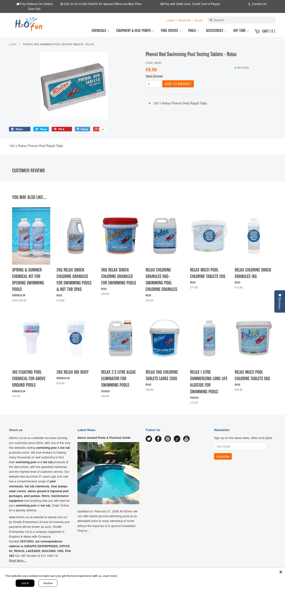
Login (170, 20)
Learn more (110, 576)
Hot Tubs (239, 30)
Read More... (17, 560)
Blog (198, 20)
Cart (268, 31)
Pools (192, 30)
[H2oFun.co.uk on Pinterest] (168, 439)
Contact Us (258, 4)
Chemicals (99, 30)
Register (184, 20)
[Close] (281, 572)
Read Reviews (154, 76)
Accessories (215, 30)
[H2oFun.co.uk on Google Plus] (177, 439)
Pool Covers (170, 30)
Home (12, 44)
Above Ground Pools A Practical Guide (104, 438)
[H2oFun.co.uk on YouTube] (186, 439)
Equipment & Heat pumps (134, 30)
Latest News (86, 430)
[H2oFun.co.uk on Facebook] (158, 439)
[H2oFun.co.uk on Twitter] (149, 439)
